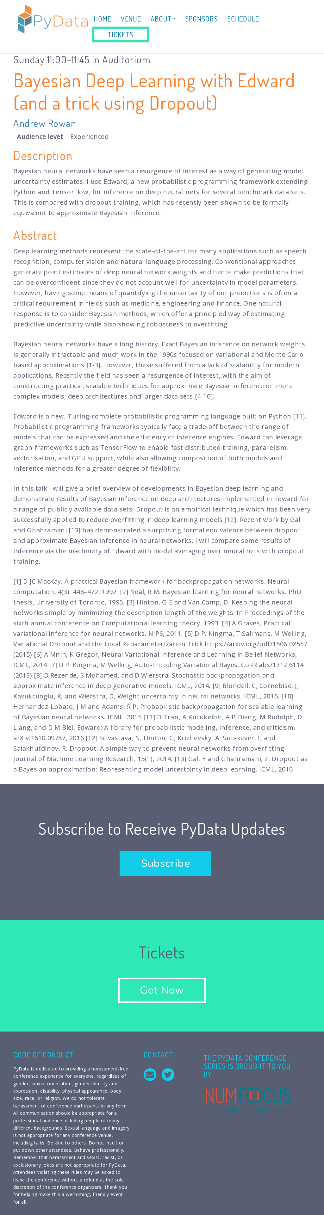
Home (102, 18)
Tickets (120, 34)
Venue (131, 18)
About (162, 18)
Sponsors (201, 18)
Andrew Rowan (44, 122)
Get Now (162, 990)
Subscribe (165, 863)
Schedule (243, 18)
